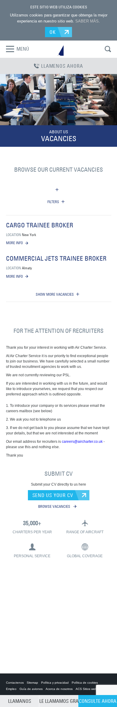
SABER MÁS (87, 21)
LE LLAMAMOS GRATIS (58, 701)
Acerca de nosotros (59, 689)
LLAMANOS (19, 701)
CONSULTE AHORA (97, 701)
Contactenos (15, 682)
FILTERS (53, 201)
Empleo (11, 689)
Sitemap (32, 682)
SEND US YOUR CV (52, 495)
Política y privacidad (55, 682)
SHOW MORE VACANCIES (55, 294)
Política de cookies (85, 682)
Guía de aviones (31, 689)
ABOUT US (58, 132)
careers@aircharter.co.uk (82, 441)
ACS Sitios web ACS (90, 689)
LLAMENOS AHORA (62, 66)
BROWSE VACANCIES (54, 506)
